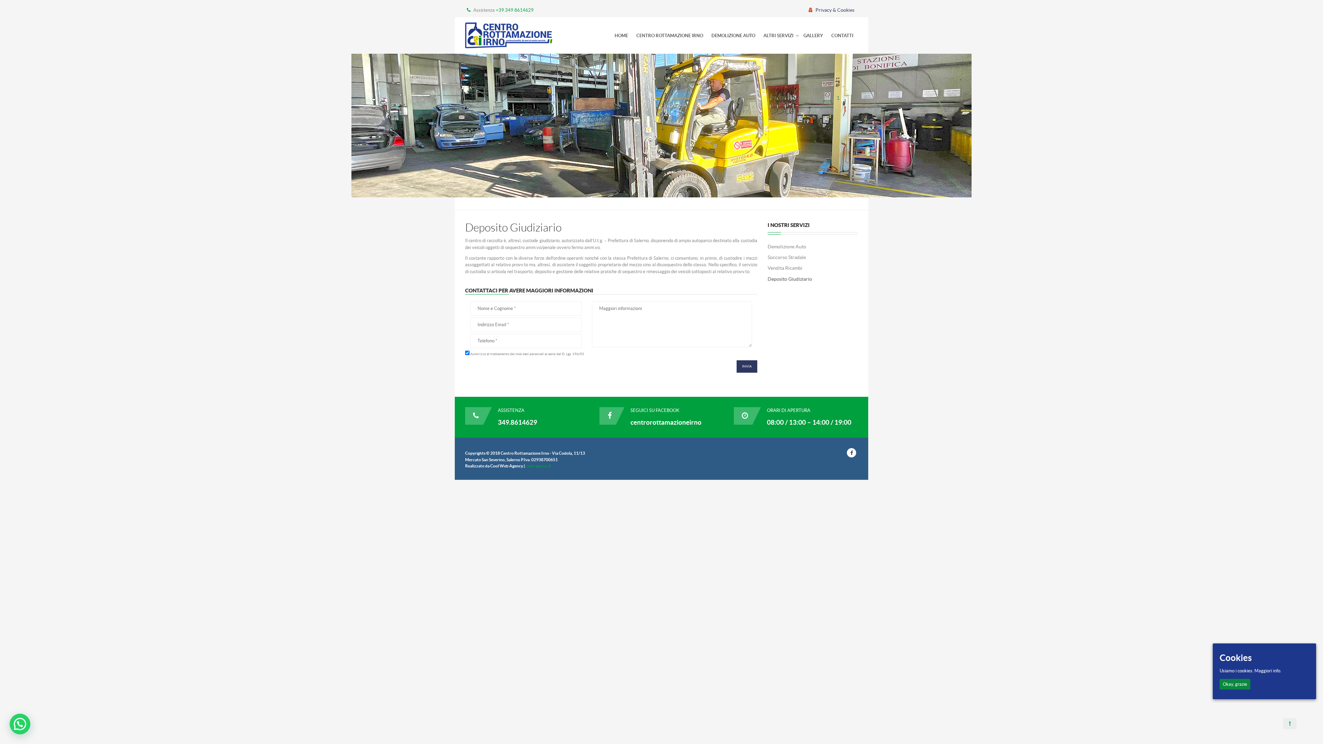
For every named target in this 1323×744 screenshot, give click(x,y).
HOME (621, 35)
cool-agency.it (538, 466)
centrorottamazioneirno (665, 422)
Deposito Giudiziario (790, 279)
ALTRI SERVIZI (778, 35)
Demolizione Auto (787, 246)
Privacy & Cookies (835, 10)
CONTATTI (842, 35)
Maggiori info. (1267, 670)
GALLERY (813, 35)
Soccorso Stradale (787, 257)
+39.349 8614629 (515, 10)
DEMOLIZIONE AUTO (733, 35)
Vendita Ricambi (785, 268)
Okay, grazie (1235, 684)
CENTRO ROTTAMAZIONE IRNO (669, 35)
